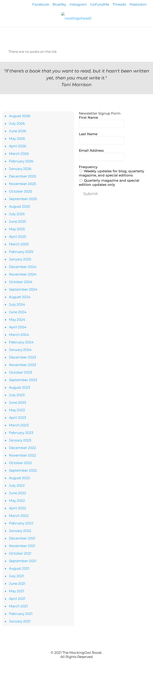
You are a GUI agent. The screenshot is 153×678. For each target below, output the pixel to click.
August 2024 (19, 297)
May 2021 (16, 591)
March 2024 (19, 335)
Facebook (40, 4)
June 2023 (17, 402)
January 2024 (20, 350)
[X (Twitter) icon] (74, 664)
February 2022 (21, 523)
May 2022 (17, 501)
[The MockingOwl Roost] (76, 18)
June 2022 (17, 493)
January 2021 (19, 621)
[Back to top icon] (76, 644)
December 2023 (22, 357)
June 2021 (17, 584)
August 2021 (19, 568)
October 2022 (20, 463)
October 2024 (20, 282)
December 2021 (22, 538)
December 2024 (22, 267)
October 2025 (20, 191)
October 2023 (20, 372)
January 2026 (20, 169)
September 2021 (22, 561)
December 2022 (22, 448)
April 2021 (17, 599)
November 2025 (22, 184)
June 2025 (17, 221)
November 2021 (22, 546)
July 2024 (17, 304)
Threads (119, 4)
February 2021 (20, 614)
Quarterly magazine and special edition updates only (109, 182)
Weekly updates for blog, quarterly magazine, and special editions (111, 173)
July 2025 (17, 214)
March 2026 (19, 154)
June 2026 (17, 131)
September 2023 (23, 380)
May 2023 (17, 410)
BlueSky (59, 4)
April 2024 (17, 327)
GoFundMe (99, 4)
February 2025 (21, 252)
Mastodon (138, 4)
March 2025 (19, 244)
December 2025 (22, 176)
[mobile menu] (3, 33)
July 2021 (16, 576)
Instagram (78, 4)
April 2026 (17, 146)
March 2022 (19, 516)
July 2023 (17, 395)
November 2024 (22, 274)
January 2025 (20, 259)
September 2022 (23, 470)
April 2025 (17, 237)
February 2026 (21, 161)
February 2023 (21, 433)
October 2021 (20, 553)
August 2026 (19, 116)
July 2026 (17, 123)
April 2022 (17, 508)
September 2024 (23, 289)
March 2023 (19, 425)
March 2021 (18, 606)
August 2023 (19, 387)
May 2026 (17, 139)
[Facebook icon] (70, 664)
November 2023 (22, 365)
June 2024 (17, 312)
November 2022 (22, 455)
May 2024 (17, 320)
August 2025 (19, 206)
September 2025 (23, 199)
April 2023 (17, 418)
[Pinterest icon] (78, 664)
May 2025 (17, 229)
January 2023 (20, 440)
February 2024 (21, 342)
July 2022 (17, 485)
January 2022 (20, 531)
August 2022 (19, 478)
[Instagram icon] (82, 664)
